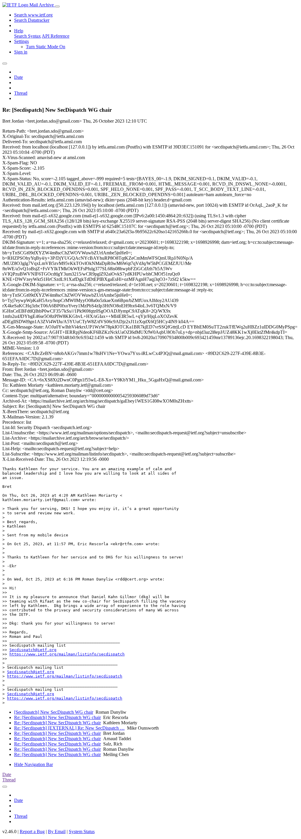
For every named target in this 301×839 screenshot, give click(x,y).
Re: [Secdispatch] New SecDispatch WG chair (57, 717)
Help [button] (18, 30)
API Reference (55, 36)
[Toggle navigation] (57, 6)
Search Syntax (27, 36)
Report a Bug (32, 831)
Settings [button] (21, 41)
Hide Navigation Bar (33, 764)
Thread (20, 93)
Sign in (20, 51)
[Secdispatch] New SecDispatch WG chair (53, 712)
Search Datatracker (31, 20)
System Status (82, 831)
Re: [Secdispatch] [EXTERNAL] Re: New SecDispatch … (69, 727)
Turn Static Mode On (45, 46)
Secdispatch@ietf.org (32, 650)
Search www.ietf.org (33, 14)
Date (18, 77)
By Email (57, 831)
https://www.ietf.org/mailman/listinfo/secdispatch (67, 654)
